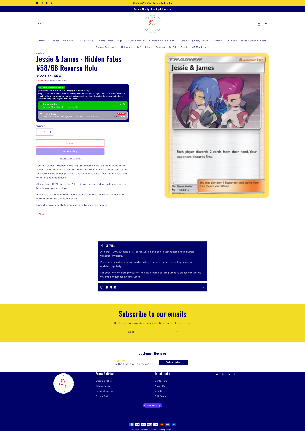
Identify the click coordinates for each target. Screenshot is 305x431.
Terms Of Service (105, 391)
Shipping (40, 80)
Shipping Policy (104, 381)
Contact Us (161, 381)
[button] (39, 24)
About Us (160, 386)
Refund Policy (103, 386)
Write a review (173, 362)
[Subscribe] (176, 331)
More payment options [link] (70, 158)
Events (158, 391)
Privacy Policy (103, 396)
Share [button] (42, 214)
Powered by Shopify (164, 429)
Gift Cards (160, 396)
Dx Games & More (147, 429)
